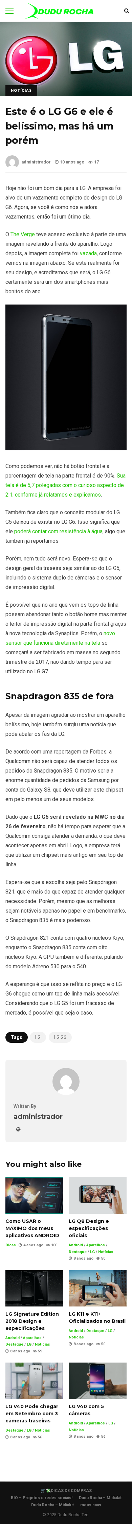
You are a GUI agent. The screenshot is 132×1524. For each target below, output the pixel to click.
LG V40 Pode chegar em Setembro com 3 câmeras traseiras (34, 1381)
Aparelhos (95, 1245)
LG (38, 1037)
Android (76, 1245)
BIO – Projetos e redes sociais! (41, 1497)
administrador (36, 161)
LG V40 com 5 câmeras (98, 1381)
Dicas (10, 1245)
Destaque (78, 1252)
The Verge (22, 234)
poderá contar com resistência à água (58, 531)
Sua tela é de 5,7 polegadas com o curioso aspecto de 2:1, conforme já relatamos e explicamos (65, 485)
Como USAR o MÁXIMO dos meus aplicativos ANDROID (34, 1195)
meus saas (90, 1505)
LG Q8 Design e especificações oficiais (98, 1195)
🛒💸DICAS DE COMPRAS (66, 1490)
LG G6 (60, 1037)
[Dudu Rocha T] (59, 12)
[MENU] (9, 11)
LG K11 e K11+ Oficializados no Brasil (98, 1288)
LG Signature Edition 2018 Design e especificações (34, 1288)
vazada (88, 253)
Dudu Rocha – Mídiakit (100, 1497)
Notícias (21, 90)
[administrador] (66, 1093)
